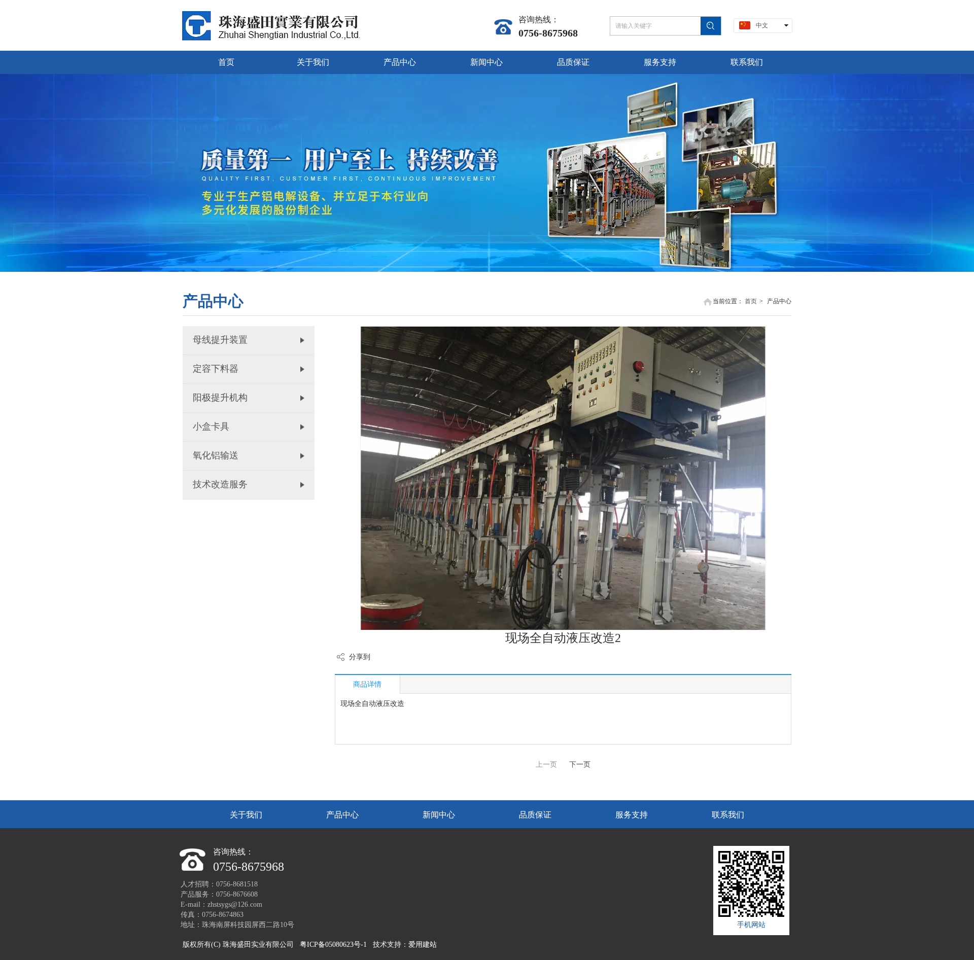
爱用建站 (422, 944)
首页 (751, 301)
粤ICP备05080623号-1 (333, 944)
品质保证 (535, 814)
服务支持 (631, 814)
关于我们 (246, 814)
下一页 (579, 764)
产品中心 (342, 814)
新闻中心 (439, 814)
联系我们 (728, 814)
